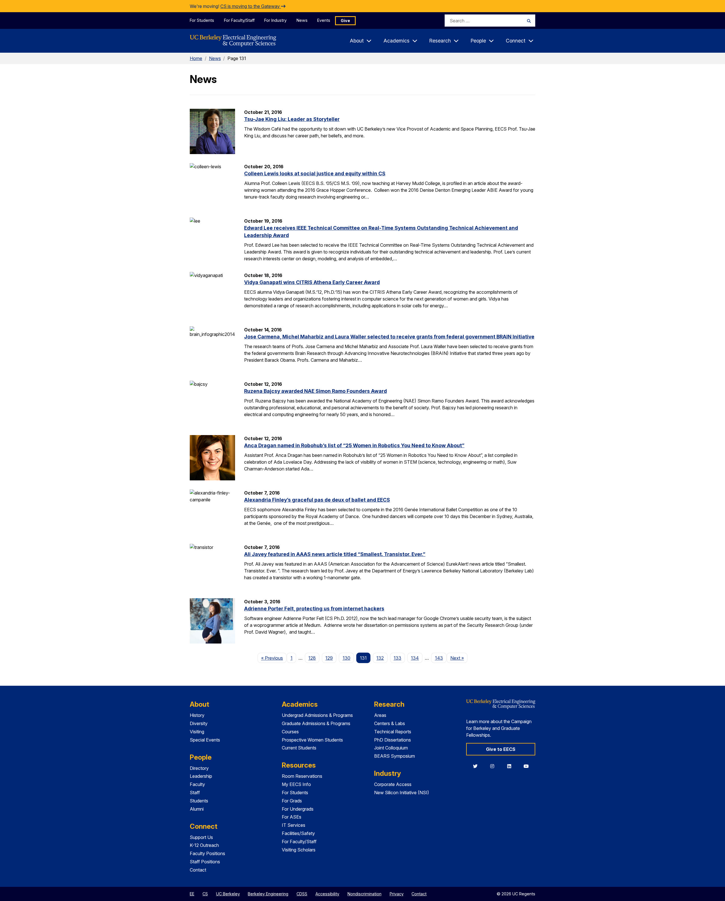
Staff (195, 792)
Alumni (197, 809)
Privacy (397, 893)
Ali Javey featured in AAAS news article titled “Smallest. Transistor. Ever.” (334, 554)
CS (205, 893)
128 (312, 658)
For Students (202, 20)
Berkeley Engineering (268, 893)
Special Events (205, 740)
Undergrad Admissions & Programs (317, 715)
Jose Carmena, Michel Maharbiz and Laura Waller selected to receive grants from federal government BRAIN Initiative (389, 337)
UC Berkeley (228, 893)
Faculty (197, 784)
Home (196, 58)
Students (199, 801)
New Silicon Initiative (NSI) (401, 792)
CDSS (302, 893)
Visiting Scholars (298, 850)
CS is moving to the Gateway (250, 6)
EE (192, 893)
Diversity (199, 723)
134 (415, 658)
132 (380, 658)
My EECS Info (296, 784)
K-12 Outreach (204, 845)
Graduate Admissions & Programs (316, 723)
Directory (199, 768)
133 (397, 658)
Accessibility (327, 893)
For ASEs (291, 817)
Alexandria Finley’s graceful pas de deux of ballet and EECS (317, 500)
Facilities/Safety (298, 833)
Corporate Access (392, 784)
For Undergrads (298, 809)
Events (323, 20)
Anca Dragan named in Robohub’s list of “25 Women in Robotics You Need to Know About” (354, 445)
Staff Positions (205, 861)
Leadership (201, 776)
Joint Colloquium (391, 748)
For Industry (275, 20)
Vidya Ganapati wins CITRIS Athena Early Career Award (312, 282)
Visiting (197, 731)
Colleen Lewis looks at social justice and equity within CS (314, 173)
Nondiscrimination (364, 893)
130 (346, 658)
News (302, 20)
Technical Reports (392, 731)
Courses (290, 731)
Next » (459, 658)
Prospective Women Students (312, 740)
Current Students (299, 748)
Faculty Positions (207, 853)
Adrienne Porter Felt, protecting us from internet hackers (314, 609)
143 (439, 658)
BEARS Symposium (394, 756)
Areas (380, 715)
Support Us (201, 837)
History (197, 715)
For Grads (292, 801)
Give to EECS (500, 749)
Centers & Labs (389, 723)
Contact (198, 870)
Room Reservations (302, 776)
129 (329, 658)
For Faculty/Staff (239, 20)
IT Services (293, 825)
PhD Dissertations (392, 740)
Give (345, 20)
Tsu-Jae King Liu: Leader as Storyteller (292, 119)
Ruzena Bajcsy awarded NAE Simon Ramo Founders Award (315, 391)
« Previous (274, 658)
